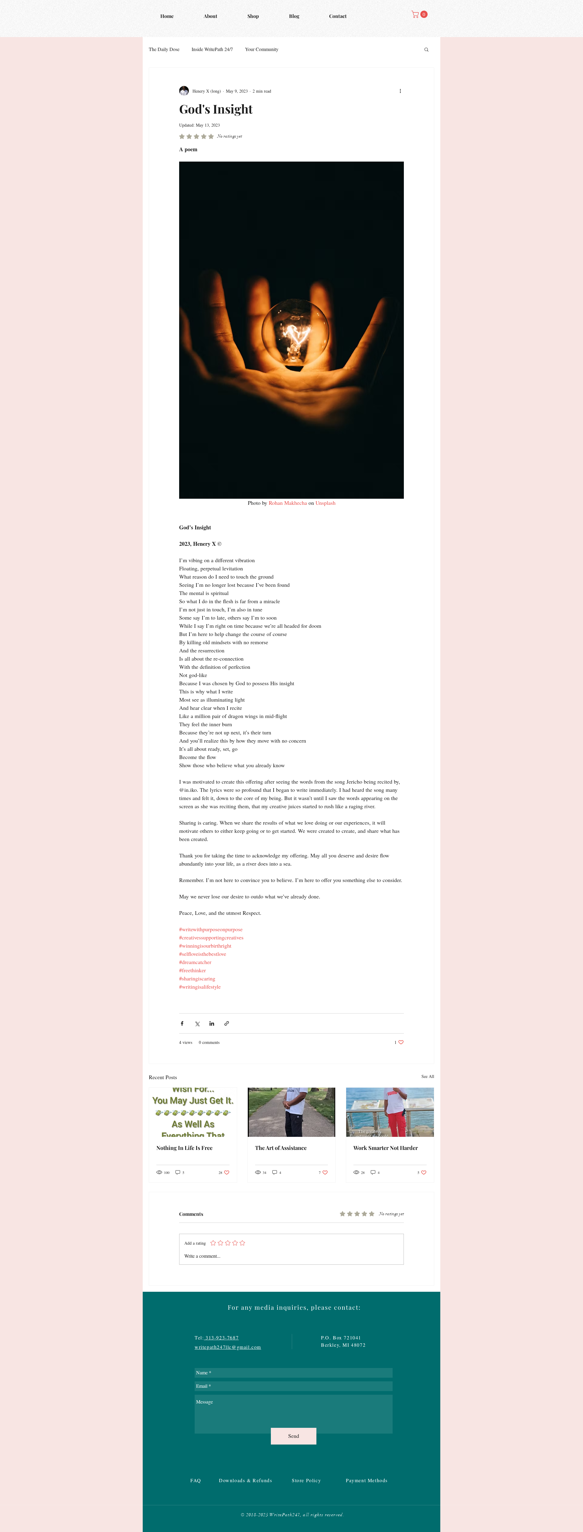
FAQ (196, 1480)
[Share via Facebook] (182, 1023)
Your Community (261, 49)
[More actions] (400, 90)
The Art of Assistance (281, 1147)
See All (427, 1076)
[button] (426, 49)
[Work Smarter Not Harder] (390, 1112)
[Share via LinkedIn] (212, 1023)
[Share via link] (227, 1023)
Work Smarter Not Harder (385, 1147)
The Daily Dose (164, 49)
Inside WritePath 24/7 (212, 49)
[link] (420, 14)
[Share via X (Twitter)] (197, 1023)
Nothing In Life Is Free (184, 1147)
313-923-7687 (221, 1337)
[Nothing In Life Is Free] (193, 1112)
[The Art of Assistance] (292, 1112)
